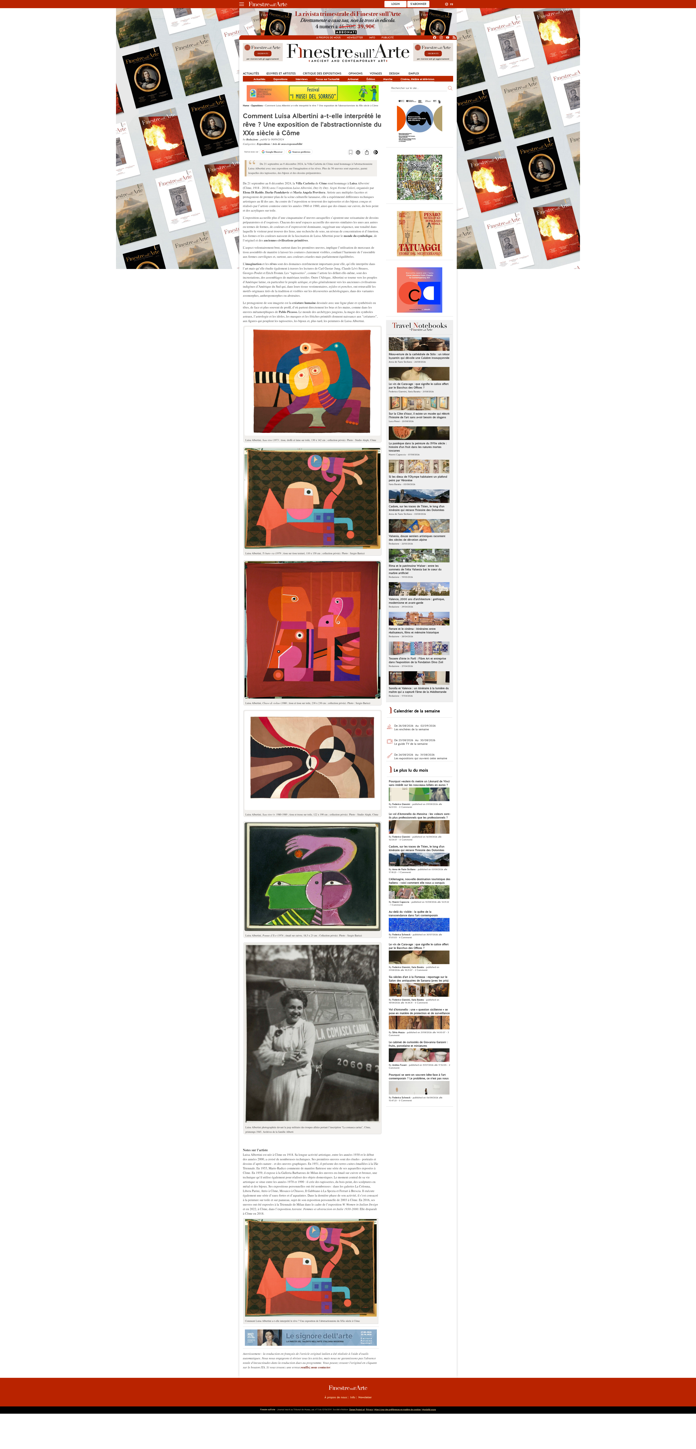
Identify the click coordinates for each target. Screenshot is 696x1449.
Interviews (302, 79)
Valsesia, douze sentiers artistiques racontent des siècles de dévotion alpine (417, 538)
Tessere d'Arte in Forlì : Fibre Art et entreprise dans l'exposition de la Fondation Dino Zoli (417, 660)
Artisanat (353, 79)
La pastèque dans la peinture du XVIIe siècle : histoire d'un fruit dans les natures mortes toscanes (418, 447)
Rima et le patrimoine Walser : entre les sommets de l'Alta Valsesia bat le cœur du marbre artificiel (415, 569)
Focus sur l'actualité (327, 79)
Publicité (388, 37)
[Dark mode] (375, 153)
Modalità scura (429, 1409)
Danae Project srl (357, 1409)
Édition (370, 79)
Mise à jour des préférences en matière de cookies (397, 1409)
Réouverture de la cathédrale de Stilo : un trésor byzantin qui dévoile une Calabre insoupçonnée (419, 356)
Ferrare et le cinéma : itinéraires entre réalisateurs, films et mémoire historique (414, 630)
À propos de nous (335, 1397)
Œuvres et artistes (281, 73)
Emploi (414, 73)
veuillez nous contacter (315, 1367)
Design (394, 73)
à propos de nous (328, 37)
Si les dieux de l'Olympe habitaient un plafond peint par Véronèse (418, 478)
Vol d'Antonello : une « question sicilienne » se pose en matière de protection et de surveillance (419, 1011)
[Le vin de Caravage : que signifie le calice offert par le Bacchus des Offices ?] (419, 374)
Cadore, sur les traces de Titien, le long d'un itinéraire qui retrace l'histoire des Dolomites (416, 508)
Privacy (369, 1409)
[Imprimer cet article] (358, 152)
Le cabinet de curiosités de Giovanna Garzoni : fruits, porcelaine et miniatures (418, 1044)
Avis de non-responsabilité (287, 144)
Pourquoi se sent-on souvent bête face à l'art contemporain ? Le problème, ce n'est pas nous (419, 1076)
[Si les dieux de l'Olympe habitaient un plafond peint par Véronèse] (419, 467)
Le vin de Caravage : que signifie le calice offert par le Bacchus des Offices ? (419, 385)
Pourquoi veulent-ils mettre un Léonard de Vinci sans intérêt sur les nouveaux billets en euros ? (419, 783)
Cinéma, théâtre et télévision (417, 79)
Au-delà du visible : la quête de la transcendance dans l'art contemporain (413, 913)
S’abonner (418, 4)
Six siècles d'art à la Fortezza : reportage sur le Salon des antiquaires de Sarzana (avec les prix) (418, 978)
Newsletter (355, 37)
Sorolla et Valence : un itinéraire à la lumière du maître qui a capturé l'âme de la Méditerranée (419, 690)
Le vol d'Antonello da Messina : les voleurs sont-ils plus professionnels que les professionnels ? (419, 815)
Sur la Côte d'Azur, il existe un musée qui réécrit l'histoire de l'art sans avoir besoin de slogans (419, 415)
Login (395, 4)
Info (372, 37)
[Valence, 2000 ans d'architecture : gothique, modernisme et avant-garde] (419, 589)
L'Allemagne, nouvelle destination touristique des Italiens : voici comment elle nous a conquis (419, 881)
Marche (387, 79)
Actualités (251, 73)
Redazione (252, 139)
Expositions (280, 79)
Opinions (355, 73)
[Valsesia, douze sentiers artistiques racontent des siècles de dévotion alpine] (419, 526)
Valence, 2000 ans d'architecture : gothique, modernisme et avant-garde (417, 601)
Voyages (376, 73)
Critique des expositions (322, 73)
